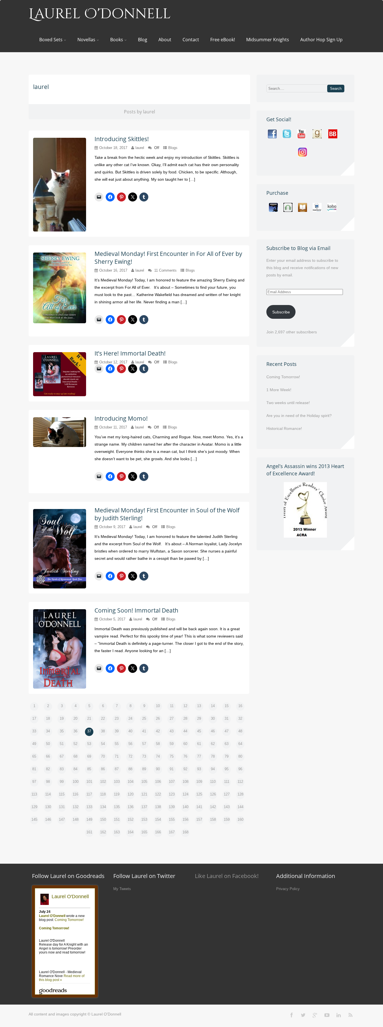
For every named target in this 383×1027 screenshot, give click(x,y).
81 (34, 769)
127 (227, 794)
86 (103, 769)
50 (48, 744)
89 (144, 769)
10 (158, 706)
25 (144, 718)
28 (185, 718)
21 (89, 718)
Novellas (86, 39)
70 (103, 756)
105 (144, 782)
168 (185, 832)
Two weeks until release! (288, 402)
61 (199, 744)
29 (199, 718)
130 (48, 807)
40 (130, 731)
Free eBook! (222, 39)
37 (89, 731)
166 (158, 832)
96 (240, 769)
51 (62, 744)
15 (227, 706)
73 (144, 756)
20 (75, 718)
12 (185, 706)
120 (130, 794)
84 (75, 769)
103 (117, 782)
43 (172, 731)
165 (144, 832)
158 (213, 819)
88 (130, 769)
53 (89, 744)
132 (76, 807)
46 (213, 731)
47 (227, 731)
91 (172, 769)
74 (158, 756)
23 (117, 718)
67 (62, 756)
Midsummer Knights (267, 39)
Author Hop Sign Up (321, 39)
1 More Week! (278, 390)
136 (130, 807)
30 (213, 718)
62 (213, 744)
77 (199, 756)
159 (227, 819)
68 (75, 756)
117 (89, 794)
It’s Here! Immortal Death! (130, 353)
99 (62, 782)
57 (144, 744)
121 (144, 794)
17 (34, 718)
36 (75, 731)
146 (48, 819)
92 (185, 769)
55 (117, 744)
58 (158, 744)
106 (158, 782)
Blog (142, 39)
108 (185, 782)
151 (117, 819)
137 (144, 807)
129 (34, 807)
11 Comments (165, 270)
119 (116, 794)
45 (199, 731)
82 (48, 769)
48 (240, 731)
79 (227, 756)
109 (199, 782)
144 (240, 807)
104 (130, 782)
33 (34, 731)
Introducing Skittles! (121, 139)
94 (213, 769)
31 (227, 718)
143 (227, 807)
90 (158, 769)
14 (213, 706)
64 (240, 744)
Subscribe (281, 312)
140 (185, 807)
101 (89, 782)
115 (61, 794)
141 (199, 807)
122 (158, 794)
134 (103, 807)
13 (199, 706)
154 (158, 819)
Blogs (172, 148)
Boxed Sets (51, 39)
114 (48, 794)
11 (172, 706)
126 (213, 794)
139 (172, 807)
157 (199, 819)
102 (103, 782)
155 (172, 819)
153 (144, 819)
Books (116, 39)
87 (117, 769)
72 (130, 756)
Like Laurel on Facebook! (227, 876)
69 (89, 756)
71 (117, 756)
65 (34, 756)
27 (172, 718)
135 (117, 807)
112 (240, 782)
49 (34, 744)
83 (62, 769)
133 (89, 807)
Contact (191, 39)
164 (130, 832)
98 (48, 782)
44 (185, 731)
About (164, 39)
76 (185, 756)
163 (117, 832)
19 (62, 718)
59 (172, 744)
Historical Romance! (284, 428)
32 (240, 718)
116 (75, 794)
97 (34, 782)
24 (130, 718)
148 (76, 819)
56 (130, 744)
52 (75, 744)
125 (199, 794)
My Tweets (122, 889)
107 (172, 782)
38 (103, 731)
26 (158, 718)
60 (185, 744)
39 (117, 731)
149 (89, 819)
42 (158, 731)
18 (48, 718)
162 (103, 832)
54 (103, 744)
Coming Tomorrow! (283, 377)
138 (158, 807)
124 (185, 794)
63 (227, 744)
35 (62, 731)
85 (89, 769)
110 (213, 782)
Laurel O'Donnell (100, 14)
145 (34, 819)
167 (172, 832)
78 (213, 756)
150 (103, 819)
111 (226, 782)
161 (89, 832)
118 (103, 794)
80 (240, 756)
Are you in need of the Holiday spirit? (299, 415)
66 (48, 756)
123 (172, 794)
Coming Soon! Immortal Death (136, 610)
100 (76, 782)
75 (172, 756)
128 (240, 794)
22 (103, 718)
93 (199, 769)
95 (227, 769)
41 (144, 731)
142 (213, 807)
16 (240, 706)
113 (34, 794)
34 (48, 731)
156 (185, 819)
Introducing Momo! (121, 418)
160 (240, 819)
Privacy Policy (288, 889)
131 (62, 807)
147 (62, 819)
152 (130, 819)
